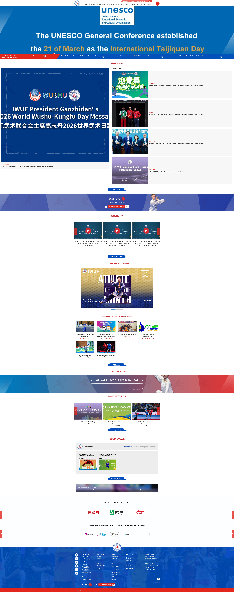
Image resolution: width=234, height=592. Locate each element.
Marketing (128, 560)
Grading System (129, 565)
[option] (117, 32)
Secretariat (99, 563)
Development (135, 4)
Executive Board (100, 560)
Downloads (129, 568)
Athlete (122, 4)
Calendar (133, 1)
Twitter (136, 447)
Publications (114, 577)
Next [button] (158, 231)
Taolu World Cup (85, 564)
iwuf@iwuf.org (151, 572)
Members (109, 4)
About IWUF (92, 4)
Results (128, 4)
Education (142, 4)
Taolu (112, 561)
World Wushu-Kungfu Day (132, 563)
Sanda (112, 563)
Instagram (144, 447)
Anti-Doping (115, 566)
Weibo (152, 447)
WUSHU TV (85, 584)
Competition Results (86, 579)
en (144, 1)
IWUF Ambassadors (101, 567)
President (99, 558)
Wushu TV (113, 576)
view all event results (134, 389)
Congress (99, 556)
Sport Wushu (114, 560)
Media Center (115, 572)
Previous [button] (75, 231)
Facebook (128, 447)
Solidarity (128, 562)
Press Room (130, 554)
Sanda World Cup (86, 562)
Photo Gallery (114, 574)
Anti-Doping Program (116, 569)
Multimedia (149, 4)
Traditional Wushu (115, 558)
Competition (116, 4)
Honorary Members (101, 565)
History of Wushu (115, 556)
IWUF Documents (100, 568)
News (103, 4)
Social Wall (113, 579)
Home (86, 4)
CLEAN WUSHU (126, 1)
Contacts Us (140, 1)
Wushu (99, 4)
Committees (99, 561)
